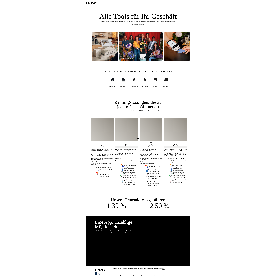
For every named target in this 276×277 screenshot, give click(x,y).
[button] (171, 270)
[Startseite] (100, 271)
